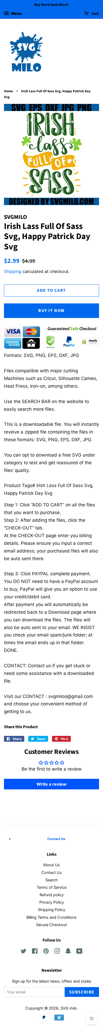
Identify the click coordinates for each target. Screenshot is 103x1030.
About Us (51, 865)
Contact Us (51, 872)
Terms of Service (52, 887)
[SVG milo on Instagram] (57, 952)
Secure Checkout (51, 924)
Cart (95, 13)
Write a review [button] (51, 784)
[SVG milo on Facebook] (35, 952)
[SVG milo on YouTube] (79, 952)
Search (51, 880)
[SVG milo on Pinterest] (46, 952)
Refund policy (52, 894)
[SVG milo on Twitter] (23, 952)
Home (8, 91)
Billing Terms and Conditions (51, 917)
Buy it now (51, 310)
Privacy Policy (51, 902)
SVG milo (68, 1008)
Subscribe (82, 992)
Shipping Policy (51, 909)
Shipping (12, 271)
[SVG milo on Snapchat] (68, 952)
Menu (16, 13)
